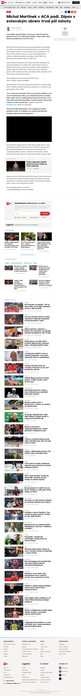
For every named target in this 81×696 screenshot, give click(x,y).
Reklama (42, 667)
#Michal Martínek (16, 263)
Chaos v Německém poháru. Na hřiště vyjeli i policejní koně (38, 452)
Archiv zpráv (7, 670)
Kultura (5, 656)
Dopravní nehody (63, 649)
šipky (26, 547)
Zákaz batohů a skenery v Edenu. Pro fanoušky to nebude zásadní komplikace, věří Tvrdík (38, 331)
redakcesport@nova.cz (13, 683)
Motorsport (50, 7)
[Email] (72, 12)
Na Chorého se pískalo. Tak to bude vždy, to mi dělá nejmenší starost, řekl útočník (37, 306)
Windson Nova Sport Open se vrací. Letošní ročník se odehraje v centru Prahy (38, 551)
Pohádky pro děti (26, 672)
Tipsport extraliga (45, 651)
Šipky (61, 7)
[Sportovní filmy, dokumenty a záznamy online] (10, 225)
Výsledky (23, 7)
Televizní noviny (26, 644)
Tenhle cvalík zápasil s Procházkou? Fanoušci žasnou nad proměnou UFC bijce (12, 245)
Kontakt (42, 670)
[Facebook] (66, 12)
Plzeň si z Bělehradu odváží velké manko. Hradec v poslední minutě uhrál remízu (38, 612)
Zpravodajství (19, 2)
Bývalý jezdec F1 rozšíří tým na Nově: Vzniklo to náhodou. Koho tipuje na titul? (38, 490)
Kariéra (42, 675)
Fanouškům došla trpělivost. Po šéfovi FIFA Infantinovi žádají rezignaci (38, 600)
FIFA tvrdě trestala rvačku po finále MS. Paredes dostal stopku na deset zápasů (37, 477)
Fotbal (29, 7)
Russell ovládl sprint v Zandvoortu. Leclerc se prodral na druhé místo (37, 404)
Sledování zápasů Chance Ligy (30, 679)
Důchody (6, 646)
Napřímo (24, 646)
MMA (56, 7)
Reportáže (25, 656)
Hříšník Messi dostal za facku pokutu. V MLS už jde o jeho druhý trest (37, 380)
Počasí (51, 2)
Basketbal (67, 7)
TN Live (34, 2)
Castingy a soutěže (45, 679)
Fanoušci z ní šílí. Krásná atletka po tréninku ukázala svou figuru (38, 501)
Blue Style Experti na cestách (30, 649)
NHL (41, 654)
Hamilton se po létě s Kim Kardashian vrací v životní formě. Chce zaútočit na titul (37, 575)
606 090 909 (10, 680)
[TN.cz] (4, 2)
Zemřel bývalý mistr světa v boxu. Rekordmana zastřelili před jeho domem (36, 392)
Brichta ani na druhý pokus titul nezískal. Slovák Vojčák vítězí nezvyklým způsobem (44, 270)
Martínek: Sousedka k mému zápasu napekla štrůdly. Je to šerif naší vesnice (20, 269)
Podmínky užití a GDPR (46, 672)
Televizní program (45, 677)
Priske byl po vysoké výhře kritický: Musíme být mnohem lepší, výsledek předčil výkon (37, 343)
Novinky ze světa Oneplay (29, 682)
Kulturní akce (62, 654)
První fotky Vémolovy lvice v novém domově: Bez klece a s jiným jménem (28, 245)
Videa (40, 2)
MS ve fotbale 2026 (9, 7)
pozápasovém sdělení (14, 105)
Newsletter (7, 675)
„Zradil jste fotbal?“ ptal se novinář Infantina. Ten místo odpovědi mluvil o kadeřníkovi (37, 355)
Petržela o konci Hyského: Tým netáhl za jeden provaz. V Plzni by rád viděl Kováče (37, 514)
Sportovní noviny (26, 651)
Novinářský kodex (8, 677)
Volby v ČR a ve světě (9, 644)
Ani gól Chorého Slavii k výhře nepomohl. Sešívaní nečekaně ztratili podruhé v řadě (37, 319)
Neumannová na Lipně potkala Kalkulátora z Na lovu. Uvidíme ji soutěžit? (38, 526)
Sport (45, 2)
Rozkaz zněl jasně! (27, 654)
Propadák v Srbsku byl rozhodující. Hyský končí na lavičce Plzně (36, 539)
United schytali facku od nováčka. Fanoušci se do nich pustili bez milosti (37, 367)
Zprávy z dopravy (63, 646)
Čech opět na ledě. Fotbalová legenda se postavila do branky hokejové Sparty (38, 465)
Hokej (35, 7)
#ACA (35, 263)
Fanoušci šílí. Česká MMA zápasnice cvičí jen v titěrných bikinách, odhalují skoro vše (44, 246)
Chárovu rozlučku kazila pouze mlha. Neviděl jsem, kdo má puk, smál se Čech (38, 441)
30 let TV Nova (44, 682)
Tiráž (5, 672)
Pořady (28, 2)
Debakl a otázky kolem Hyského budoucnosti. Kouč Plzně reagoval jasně (38, 587)
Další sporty (28, 388)
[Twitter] (69, 12)
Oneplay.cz (35, 225)
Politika (5, 649)
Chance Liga (43, 646)
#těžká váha (27, 263)
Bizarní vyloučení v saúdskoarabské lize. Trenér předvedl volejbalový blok (36, 429)
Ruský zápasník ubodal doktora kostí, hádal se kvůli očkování (36, 164)
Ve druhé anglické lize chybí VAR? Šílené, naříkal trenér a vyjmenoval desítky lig (36, 416)
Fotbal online (25, 677)
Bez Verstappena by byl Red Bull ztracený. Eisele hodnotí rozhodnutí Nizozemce (38, 563)
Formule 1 (41, 7)
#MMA (7, 263)
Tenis (73, 7)
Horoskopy (61, 644)
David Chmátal (16, 28)
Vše (18, 7)
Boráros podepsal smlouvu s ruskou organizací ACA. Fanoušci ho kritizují (45, 283)
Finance (6, 651)
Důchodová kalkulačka (65, 651)
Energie (6, 654)
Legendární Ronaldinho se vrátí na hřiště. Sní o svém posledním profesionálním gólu (38, 624)
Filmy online (25, 670)
